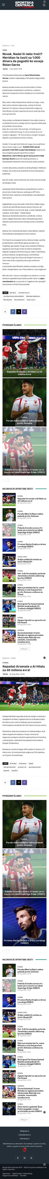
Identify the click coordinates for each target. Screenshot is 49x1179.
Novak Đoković (19, 300)
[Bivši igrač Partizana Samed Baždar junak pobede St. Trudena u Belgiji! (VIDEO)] (9, 605)
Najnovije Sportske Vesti (18, 489)
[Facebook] (12, 311)
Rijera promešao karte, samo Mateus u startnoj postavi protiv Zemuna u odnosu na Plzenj (31, 591)
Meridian (13, 293)
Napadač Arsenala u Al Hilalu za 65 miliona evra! (24, 373)
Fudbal (24, 368)
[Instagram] (24, 1158)
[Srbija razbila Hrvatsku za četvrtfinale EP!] (9, 560)
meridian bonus (23, 293)
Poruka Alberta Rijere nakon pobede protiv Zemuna (24, 421)
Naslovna (6, 46)
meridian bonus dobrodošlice (14, 296)
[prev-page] (4, 480)
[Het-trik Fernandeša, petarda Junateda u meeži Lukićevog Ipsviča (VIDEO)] (9, 575)
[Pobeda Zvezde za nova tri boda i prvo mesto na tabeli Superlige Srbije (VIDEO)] (24, 451)
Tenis (13, 46)
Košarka (21, 630)
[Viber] (24, 311)
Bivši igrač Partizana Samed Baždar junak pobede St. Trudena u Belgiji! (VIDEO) (31, 606)
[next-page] (8, 480)
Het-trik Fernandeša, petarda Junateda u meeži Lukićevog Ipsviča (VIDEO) (31, 575)
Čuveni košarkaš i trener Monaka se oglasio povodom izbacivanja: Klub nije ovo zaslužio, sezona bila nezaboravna (30, 637)
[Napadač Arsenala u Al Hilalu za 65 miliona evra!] (24, 353)
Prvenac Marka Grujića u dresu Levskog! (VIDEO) (32, 545)
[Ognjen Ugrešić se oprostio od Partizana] (9, 621)
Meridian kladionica (33, 296)
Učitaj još (23, 649)
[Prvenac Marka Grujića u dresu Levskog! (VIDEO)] (9, 545)
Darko (5, 69)
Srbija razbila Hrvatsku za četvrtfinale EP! (30, 560)
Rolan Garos (31, 300)
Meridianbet (8, 300)
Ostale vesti (22, 557)
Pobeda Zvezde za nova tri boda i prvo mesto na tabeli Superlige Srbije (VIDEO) (24, 470)
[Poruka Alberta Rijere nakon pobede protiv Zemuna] (24, 402)
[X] (18, 311)
